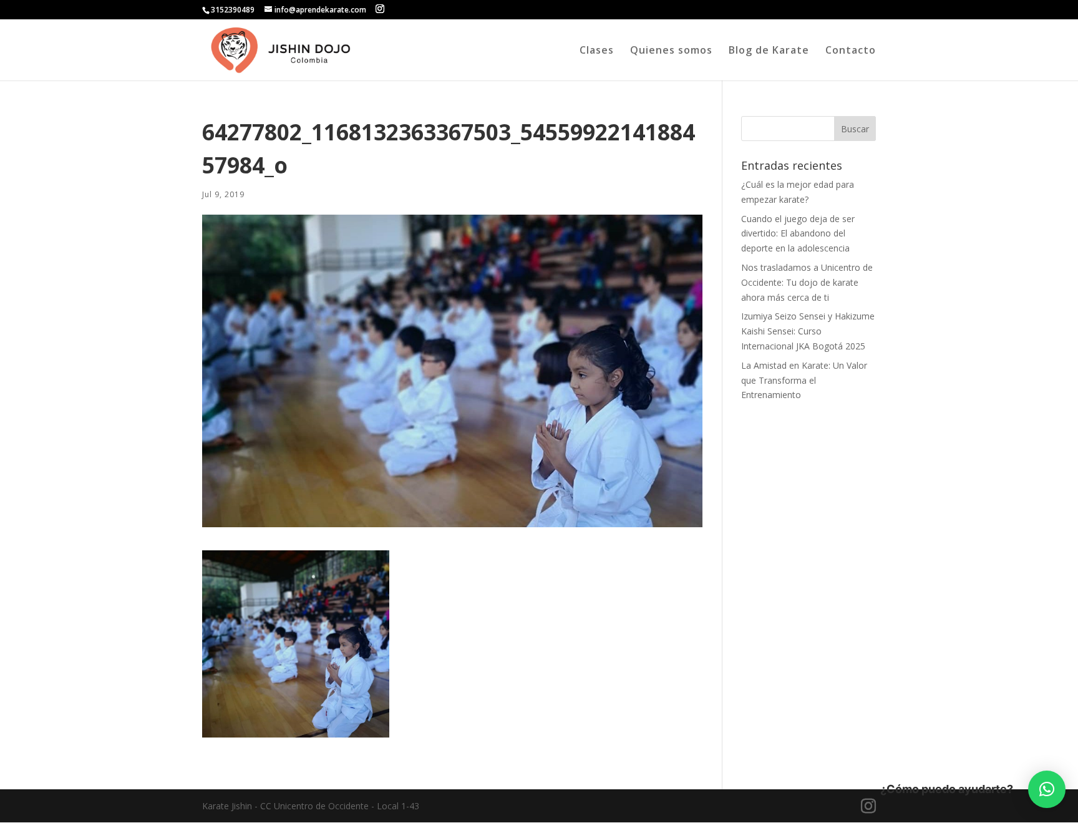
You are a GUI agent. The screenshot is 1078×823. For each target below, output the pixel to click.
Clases (597, 51)
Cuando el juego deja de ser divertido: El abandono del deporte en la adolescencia (798, 234)
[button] (1047, 789)
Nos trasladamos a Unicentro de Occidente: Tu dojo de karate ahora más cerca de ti (807, 282)
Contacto (850, 51)
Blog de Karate (769, 51)
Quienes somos (671, 51)
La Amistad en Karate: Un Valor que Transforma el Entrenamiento (804, 380)
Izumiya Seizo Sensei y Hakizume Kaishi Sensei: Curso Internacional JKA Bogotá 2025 (808, 331)
